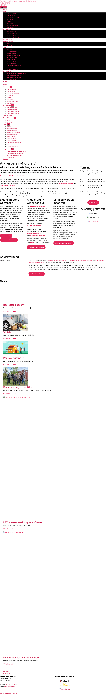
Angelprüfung (7, 39)
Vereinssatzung (11, 63)
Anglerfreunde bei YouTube (8, 693)
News (8, 43)
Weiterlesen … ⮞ (9, 311)
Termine (9, 45)
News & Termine (8, 41)
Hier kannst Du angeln (9, 240)
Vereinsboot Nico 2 (13, 35)
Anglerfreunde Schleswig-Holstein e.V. (80, 260)
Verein (5, 47)
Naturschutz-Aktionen (13, 55)
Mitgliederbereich (31, 1)
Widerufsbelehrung (12, 69)
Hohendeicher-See (12, 25)
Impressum (6, 673)
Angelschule (4, 1)
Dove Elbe (10, 19)
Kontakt (5, 81)
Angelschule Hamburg (66, 183)
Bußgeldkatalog (11, 79)
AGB (8, 67)
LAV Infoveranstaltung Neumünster (22, 522)
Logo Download (12, 57)
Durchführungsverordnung (15, 75)
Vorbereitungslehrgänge (36, 247)
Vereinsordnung (11, 61)
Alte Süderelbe (11, 15)
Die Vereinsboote (12, 31)
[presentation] (54, 294)
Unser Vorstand (11, 59)
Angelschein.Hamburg (7, 185)
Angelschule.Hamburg (34, 233)
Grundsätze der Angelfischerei (16, 73)
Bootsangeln (7, 29)
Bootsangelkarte (12, 33)
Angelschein (21, 1)
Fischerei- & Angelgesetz (14, 77)
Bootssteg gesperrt (14, 304)
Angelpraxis (7, 71)
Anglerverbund (12, 1)
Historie (9, 49)
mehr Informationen (36, 274)
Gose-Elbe (10, 23)
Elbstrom (9, 21)
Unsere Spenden (12, 53)
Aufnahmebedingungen (14, 65)
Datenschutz (7, 671)
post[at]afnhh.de (9, 686)
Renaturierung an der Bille (17, 387)
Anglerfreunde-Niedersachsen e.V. (56, 260)
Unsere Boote (6, 236)
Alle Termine (93, 202)
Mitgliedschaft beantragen (63, 243)
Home (5, 9)
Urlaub (7, 331)
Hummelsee (10, 27)
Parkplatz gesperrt (13, 358)
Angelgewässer (11, 13)
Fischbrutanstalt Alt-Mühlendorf (21, 657)
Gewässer (6, 11)
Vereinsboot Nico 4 (13, 37)
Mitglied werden (12, 51)
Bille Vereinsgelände (13, 17)
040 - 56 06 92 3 (10, 684)
